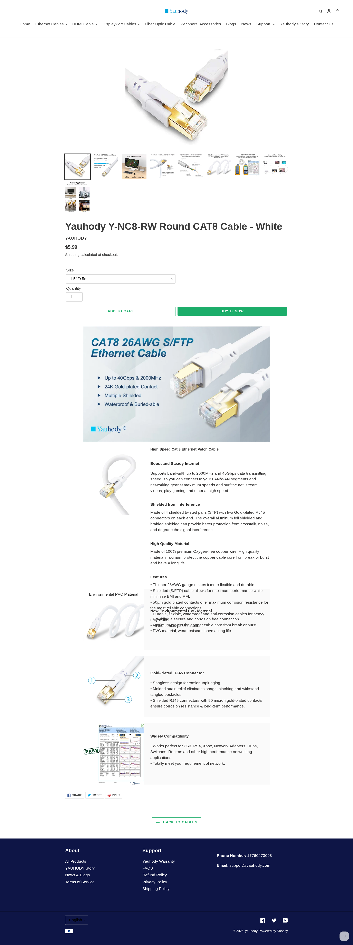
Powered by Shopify (273, 931)
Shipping (72, 255)
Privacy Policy (154, 882)
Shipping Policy (156, 889)
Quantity (73, 288)
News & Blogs (77, 875)
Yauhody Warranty (158, 861)
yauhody (251, 931)
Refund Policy (154, 875)
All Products (75, 861)
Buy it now (232, 311)
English (75, 920)
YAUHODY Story (80, 868)
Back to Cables (179, 822)
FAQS (147, 868)
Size (70, 270)
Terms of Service (80, 882)
